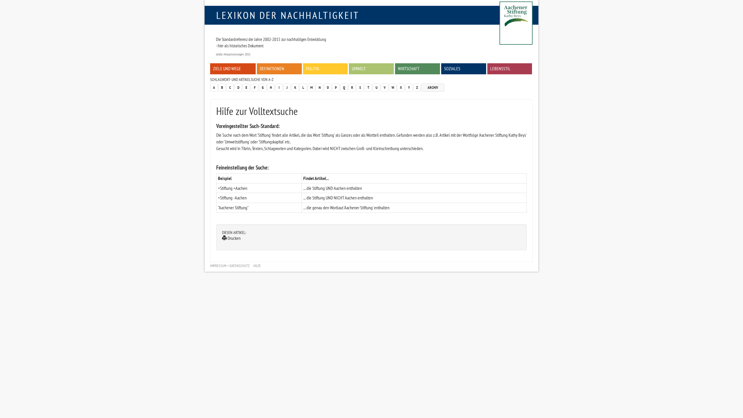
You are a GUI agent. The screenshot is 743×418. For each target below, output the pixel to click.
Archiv (433, 87)
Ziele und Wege (227, 68)
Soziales (452, 68)
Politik (312, 68)
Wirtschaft (408, 68)
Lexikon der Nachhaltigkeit (287, 15)
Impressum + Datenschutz (230, 265)
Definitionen (272, 68)
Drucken (234, 238)
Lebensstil (500, 68)
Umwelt (359, 68)
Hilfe (257, 265)
